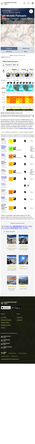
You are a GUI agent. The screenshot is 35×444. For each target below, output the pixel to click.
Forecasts (9, 48)
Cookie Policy (5, 356)
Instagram (19, 320)
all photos (25, 228)
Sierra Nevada (6, 10)
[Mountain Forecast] (9, 3)
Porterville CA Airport (4, 177)
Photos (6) (9, 51)
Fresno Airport (3, 154)
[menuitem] (9, 48)
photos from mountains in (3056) (16, 227)
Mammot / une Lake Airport (3, 147)
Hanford (3, 183)
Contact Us (14, 356)
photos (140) (8, 226)
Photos (3, 327)
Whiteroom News (6, 325)
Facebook (19, 317)
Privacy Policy (22, 353)
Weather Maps (5, 322)
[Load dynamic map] (17, 35)
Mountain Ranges (6, 320)
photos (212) (20, 226)
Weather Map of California (26, 128)
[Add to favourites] (31, 11)
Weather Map (25, 48)
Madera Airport (3, 197)
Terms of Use (12, 353)
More (25, 51)
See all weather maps (3, 88)
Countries (4, 317)
